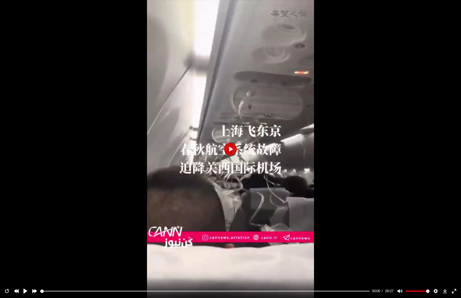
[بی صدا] (400, 291)
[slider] (205, 291)
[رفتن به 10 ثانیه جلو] (34, 291)
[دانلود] (445, 291)
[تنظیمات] (435, 291)
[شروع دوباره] (7, 291)
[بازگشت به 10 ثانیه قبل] (16, 291)
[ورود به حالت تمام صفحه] (454, 291)
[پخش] (25, 291)
